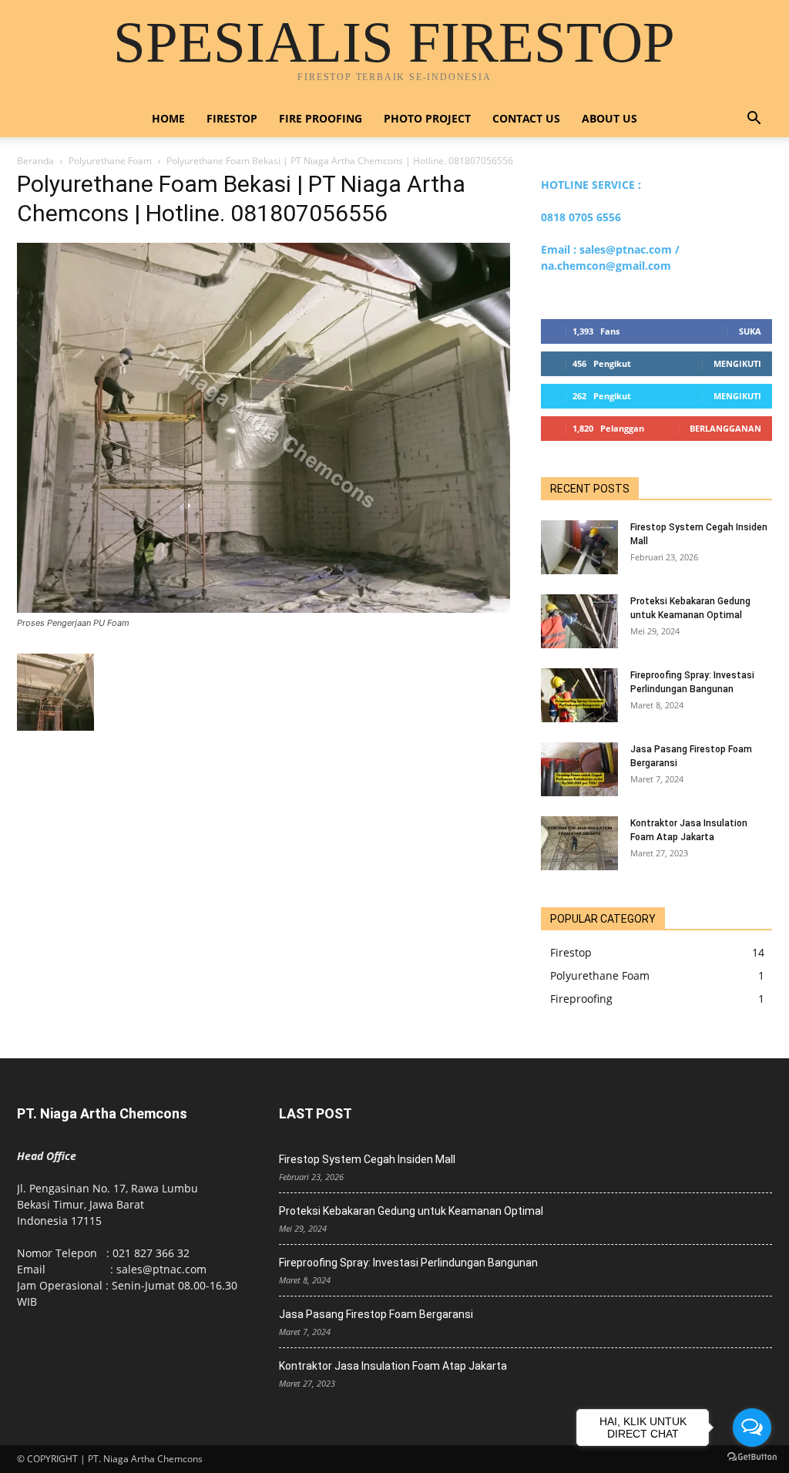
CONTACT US (526, 118)
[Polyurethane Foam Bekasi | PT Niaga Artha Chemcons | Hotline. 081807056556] (263, 608)
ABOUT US (609, 118)
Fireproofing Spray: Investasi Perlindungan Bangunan (408, 1262)
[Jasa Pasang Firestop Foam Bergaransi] (579, 769)
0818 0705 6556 (581, 217)
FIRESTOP (231, 118)
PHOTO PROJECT (427, 118)
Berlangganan (725, 428)
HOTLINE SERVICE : (591, 184)
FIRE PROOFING (320, 118)
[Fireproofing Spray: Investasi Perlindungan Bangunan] (579, 695)
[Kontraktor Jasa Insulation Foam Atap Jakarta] (579, 843)
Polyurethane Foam (110, 160)
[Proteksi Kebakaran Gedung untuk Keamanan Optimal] (579, 621)
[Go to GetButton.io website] (752, 1457)
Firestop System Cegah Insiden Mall (367, 1159)
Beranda (35, 160)
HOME (168, 118)
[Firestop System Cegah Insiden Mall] (579, 547)
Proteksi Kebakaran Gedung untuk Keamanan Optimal (411, 1211)
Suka (750, 331)
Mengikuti (737, 363)
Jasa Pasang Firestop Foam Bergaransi (376, 1314)
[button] (753, 120)
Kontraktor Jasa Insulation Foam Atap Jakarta (393, 1366)
